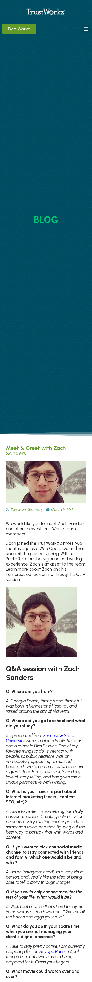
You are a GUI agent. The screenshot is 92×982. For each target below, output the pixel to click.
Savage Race (52, 951)
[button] (86, 29)
